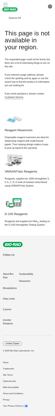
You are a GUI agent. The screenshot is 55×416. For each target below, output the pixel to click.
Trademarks (8, 368)
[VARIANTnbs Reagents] (14, 161)
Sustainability (26, 274)
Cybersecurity (9, 381)
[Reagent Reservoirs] (14, 120)
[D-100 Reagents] (14, 204)
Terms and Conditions (13, 393)
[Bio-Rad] (13, 244)
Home (6, 362)
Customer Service (14, 97)
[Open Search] (34, 6)
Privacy (6, 399)
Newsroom (24, 281)
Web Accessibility (11, 387)
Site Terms (8, 375)
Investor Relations (8, 322)
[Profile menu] (40, 6)
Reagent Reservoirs (19, 130)
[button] (4, 18)
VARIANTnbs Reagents (21, 171)
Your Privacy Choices (13, 406)
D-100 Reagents (16, 214)
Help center (9, 299)
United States (12, 343)
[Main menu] (5, 4)
